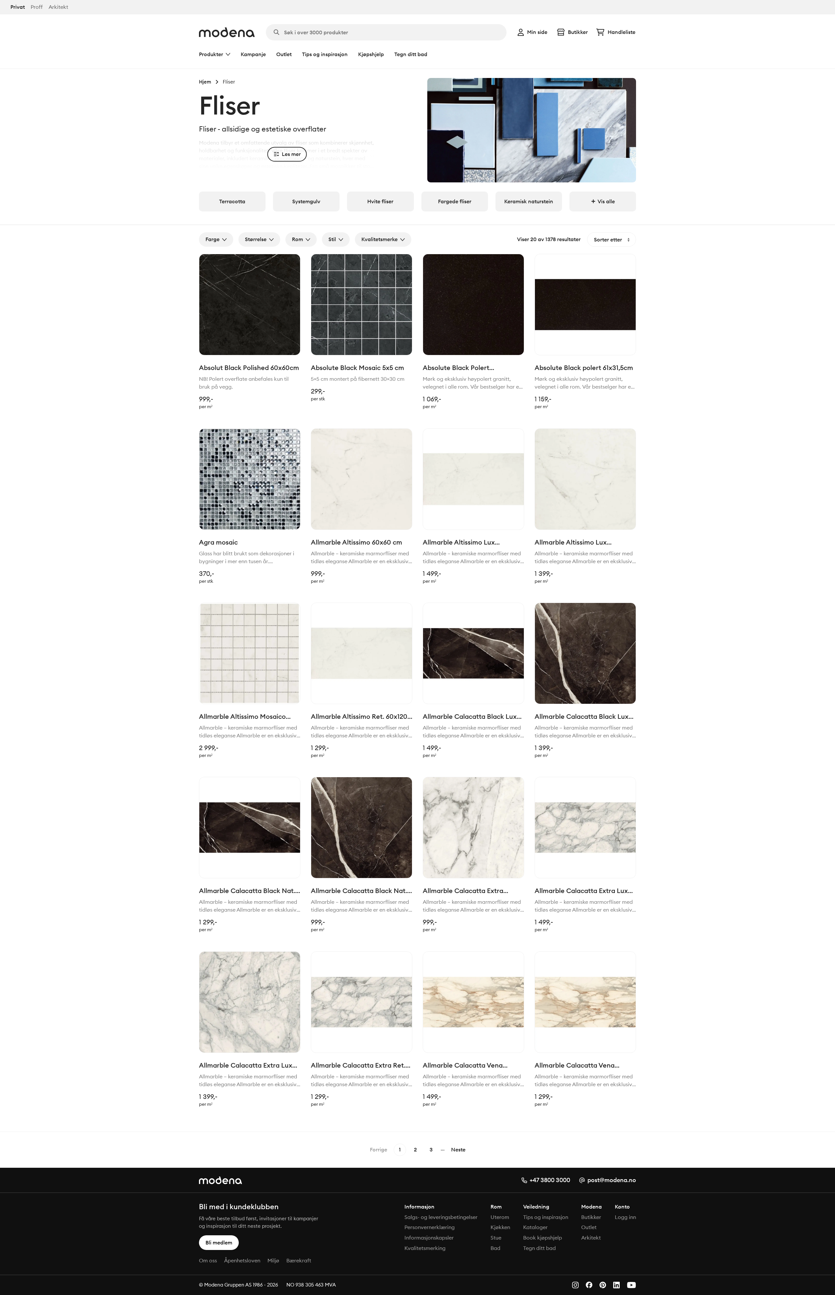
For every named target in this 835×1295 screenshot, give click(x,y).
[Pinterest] (603, 1285)
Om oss (208, 1260)
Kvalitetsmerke (379, 239)
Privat (17, 7)
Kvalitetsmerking (425, 1248)
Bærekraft (298, 1260)
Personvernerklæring (429, 1227)
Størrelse (255, 239)
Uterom (500, 1217)
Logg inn (625, 1217)
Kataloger (535, 1227)
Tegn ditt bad (410, 54)
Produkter (211, 54)
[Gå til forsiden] (227, 32)
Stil (332, 239)
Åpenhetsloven (242, 1260)
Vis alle (606, 201)
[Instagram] (575, 1285)
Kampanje (253, 54)
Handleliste (621, 32)
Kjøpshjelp (371, 54)
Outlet (284, 54)
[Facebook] (589, 1285)
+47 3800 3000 (550, 1180)
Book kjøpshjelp (542, 1237)
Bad (495, 1248)
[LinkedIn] (616, 1285)
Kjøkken (500, 1227)
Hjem (205, 82)
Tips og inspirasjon (325, 54)
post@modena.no (611, 1180)
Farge (212, 239)
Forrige (378, 1149)
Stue (496, 1237)
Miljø (273, 1260)
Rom (297, 239)
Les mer (291, 154)
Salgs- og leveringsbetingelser (441, 1217)
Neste (458, 1149)
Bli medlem (218, 1242)
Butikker (578, 32)
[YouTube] (631, 1285)
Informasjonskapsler (429, 1237)
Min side (537, 32)
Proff (37, 7)
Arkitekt (58, 7)
